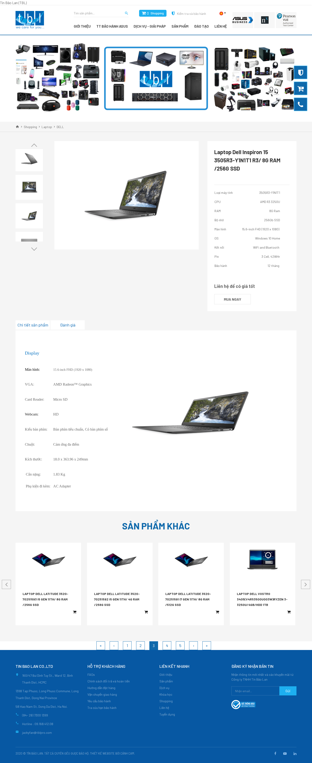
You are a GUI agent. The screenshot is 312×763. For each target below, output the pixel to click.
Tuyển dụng (167, 714)
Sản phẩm (180, 26)
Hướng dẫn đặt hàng (101, 688)
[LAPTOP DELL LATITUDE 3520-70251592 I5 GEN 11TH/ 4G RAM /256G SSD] (120, 560)
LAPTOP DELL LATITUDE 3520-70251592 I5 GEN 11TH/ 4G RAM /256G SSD (117, 599)
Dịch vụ (164, 688)
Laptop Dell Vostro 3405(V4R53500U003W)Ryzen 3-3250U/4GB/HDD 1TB (262, 599)
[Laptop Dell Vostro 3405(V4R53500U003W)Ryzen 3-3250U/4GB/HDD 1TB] (262, 560)
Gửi (288, 691)
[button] (34, 145)
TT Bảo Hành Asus (112, 26)
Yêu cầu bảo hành (99, 701)
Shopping (157, 13)
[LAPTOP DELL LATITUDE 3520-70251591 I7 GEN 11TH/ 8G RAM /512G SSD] (191, 560)
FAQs (91, 674)
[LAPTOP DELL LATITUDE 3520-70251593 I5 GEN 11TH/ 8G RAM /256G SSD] (48, 560)
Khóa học (165, 694)
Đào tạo (201, 26)
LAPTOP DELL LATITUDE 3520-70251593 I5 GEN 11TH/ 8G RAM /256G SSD (45, 599)
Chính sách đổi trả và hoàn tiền (108, 681)
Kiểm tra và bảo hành (191, 14)
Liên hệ (220, 26)
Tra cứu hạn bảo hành (101, 708)
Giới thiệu (82, 26)
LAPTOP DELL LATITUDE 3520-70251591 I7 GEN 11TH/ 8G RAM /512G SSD (188, 599)
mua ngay (232, 299)
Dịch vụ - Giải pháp (150, 26)
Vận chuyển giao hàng (102, 694)
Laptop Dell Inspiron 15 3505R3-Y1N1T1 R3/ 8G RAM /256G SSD (247, 160)
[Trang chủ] (17, 126)
